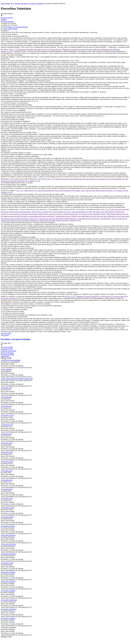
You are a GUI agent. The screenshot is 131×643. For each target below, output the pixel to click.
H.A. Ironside (15, 3)
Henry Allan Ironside (10, 29)
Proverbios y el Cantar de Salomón (32, 3)
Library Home (5, 3)
